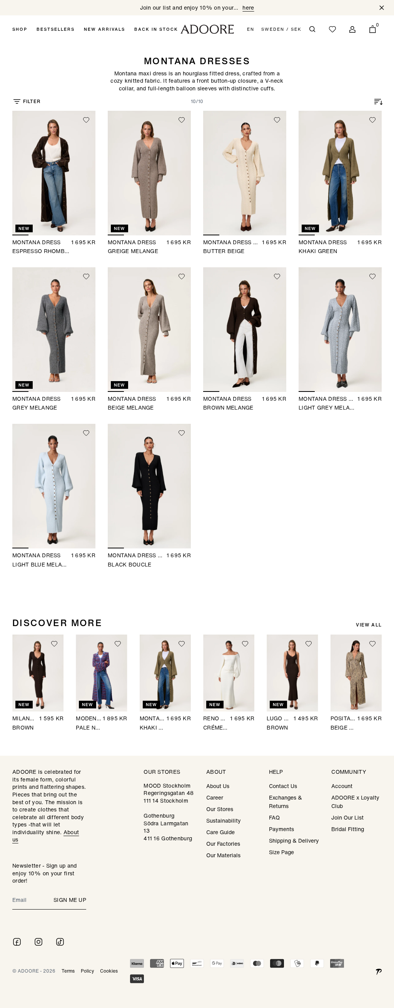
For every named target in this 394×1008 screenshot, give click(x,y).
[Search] (312, 29)
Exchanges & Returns (285, 801)
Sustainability (223, 820)
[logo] (207, 29)
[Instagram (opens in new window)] (38, 941)
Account (341, 786)
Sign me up (69, 900)
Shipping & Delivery (294, 840)
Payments (281, 829)
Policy (87, 971)
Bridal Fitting (347, 829)
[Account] (352, 29)
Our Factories (223, 844)
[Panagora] (379, 971)
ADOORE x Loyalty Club (355, 801)
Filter (31, 101)
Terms (68, 971)
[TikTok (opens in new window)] (60, 941)
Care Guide (220, 832)
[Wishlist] (332, 29)
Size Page (281, 852)
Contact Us (283, 786)
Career (214, 797)
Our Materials (223, 855)
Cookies (109, 971)
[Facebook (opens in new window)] (17, 941)
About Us (217, 786)
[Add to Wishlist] (86, 120)
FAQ (274, 817)
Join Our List (347, 817)
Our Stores (219, 809)
